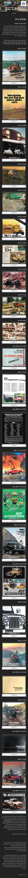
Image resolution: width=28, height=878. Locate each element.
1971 (22, 42)
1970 (25, 42)
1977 (6, 42)
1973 (17, 42)
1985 (8, 43)
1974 (14, 42)
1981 (19, 43)
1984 (11, 43)
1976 (9, 42)
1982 (16, 43)
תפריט (13, 13)
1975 (11, 42)
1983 (14, 43)
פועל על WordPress (22, 874)
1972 (19, 42)
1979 (25, 43)
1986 (5, 43)
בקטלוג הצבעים (9, 821)
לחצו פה (13, 834)
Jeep (7, 32)
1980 (22, 43)
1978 (4, 42)
